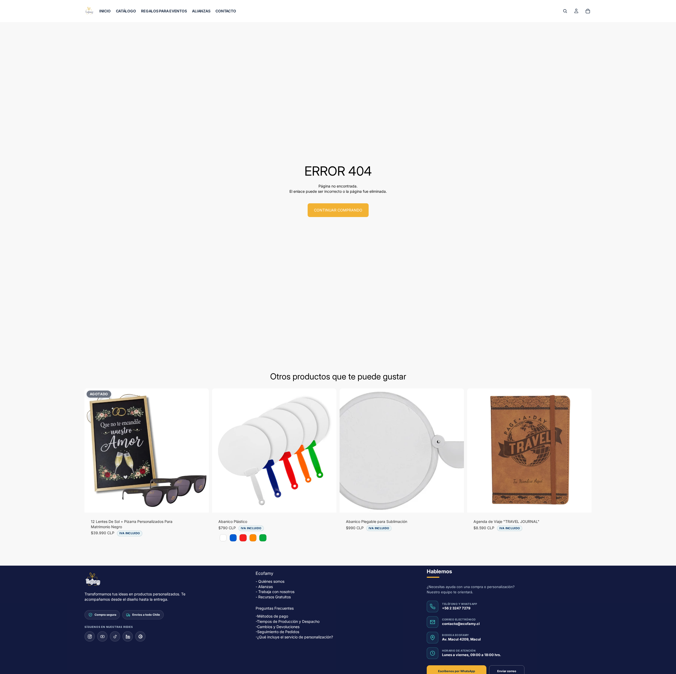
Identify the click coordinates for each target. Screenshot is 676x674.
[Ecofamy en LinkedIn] (128, 636)
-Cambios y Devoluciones (277, 626)
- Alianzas (264, 586)
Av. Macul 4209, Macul (461, 639)
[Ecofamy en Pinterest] (140, 636)
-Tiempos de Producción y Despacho (288, 621)
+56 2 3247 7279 (456, 608)
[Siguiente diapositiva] (201, 450)
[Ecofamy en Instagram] (89, 636)
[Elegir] (328, 504)
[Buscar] (565, 11)
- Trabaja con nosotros (275, 591)
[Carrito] (588, 11)
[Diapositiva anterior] (92, 450)
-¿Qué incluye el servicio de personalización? (294, 637)
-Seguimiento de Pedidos (277, 631)
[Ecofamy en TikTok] (115, 636)
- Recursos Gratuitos (273, 597)
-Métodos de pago (272, 616)
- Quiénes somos (270, 581)
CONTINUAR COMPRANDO (338, 210)
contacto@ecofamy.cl (461, 624)
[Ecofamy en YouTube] (102, 636)
